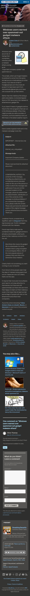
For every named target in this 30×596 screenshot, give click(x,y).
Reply (5, 447)
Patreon (5, 567)
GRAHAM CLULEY (9, 5)
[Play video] (15, 12)
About (17, 580)
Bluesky (22, 305)
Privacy (9, 584)
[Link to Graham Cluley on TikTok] (20, 574)
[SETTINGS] (24, 552)
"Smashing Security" (18, 340)
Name (6, 488)
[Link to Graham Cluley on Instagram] (16, 574)
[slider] (11, 552)
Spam (15, 315)
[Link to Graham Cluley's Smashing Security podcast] (13, 574)
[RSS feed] (26, 574)
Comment (7, 469)
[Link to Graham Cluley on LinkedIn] (4, 574)
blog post (17, 221)
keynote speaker (18, 325)
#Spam (13, 319)
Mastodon (5, 307)
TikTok (18, 342)
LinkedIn (22, 342)
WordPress (12, 588)
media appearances (16, 338)
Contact (13, 580)
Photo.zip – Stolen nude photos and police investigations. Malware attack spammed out (16, 391)
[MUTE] (21, 552)
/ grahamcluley (15, 46)
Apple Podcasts (7, 560)
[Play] (6, 552)
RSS (19, 560)
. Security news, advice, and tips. (12, 123)
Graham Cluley (13, 40)
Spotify (15, 560)
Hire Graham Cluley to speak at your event (15, 578)
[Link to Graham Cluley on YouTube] (23, 574)
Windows (22, 315)
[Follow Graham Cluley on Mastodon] (10, 574)
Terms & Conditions (17, 584)
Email (6, 496)
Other (23, 560)
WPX (26, 588)
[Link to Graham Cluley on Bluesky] (7, 574)
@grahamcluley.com (16, 44)
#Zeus (19, 319)
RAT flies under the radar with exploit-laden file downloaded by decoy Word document (15, 410)
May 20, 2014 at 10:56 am (14, 435)
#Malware (6, 319)
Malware (9, 315)
